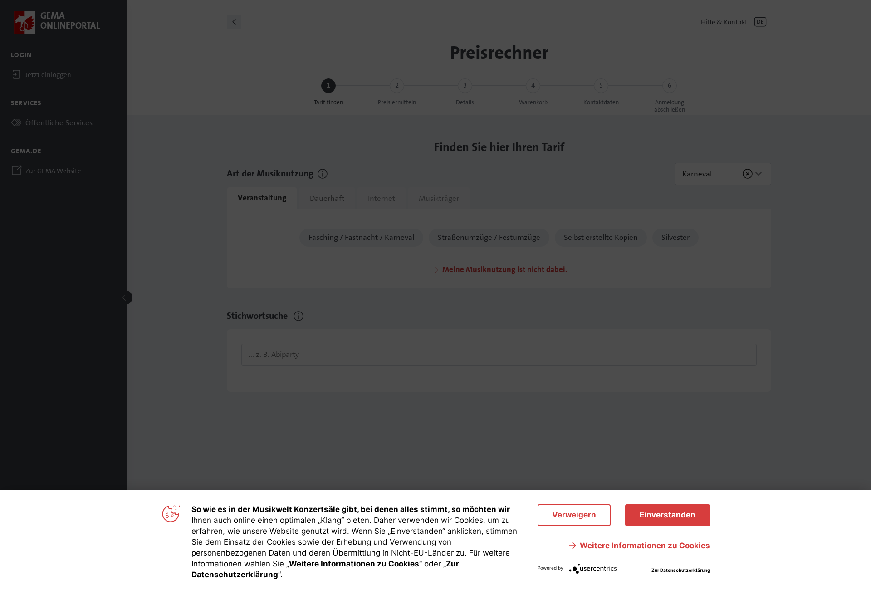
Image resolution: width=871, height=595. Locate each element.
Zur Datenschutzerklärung (680, 570)
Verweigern (574, 514)
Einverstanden (667, 514)
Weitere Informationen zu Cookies (645, 545)
